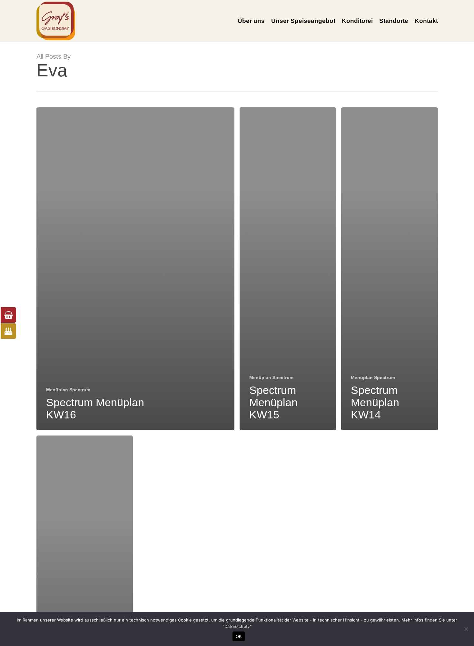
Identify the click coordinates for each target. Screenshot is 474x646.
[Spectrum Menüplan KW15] (288, 268)
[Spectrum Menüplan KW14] (389, 268)
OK (239, 636)
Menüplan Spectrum (68, 389)
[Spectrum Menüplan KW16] (135, 268)
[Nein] (466, 629)
